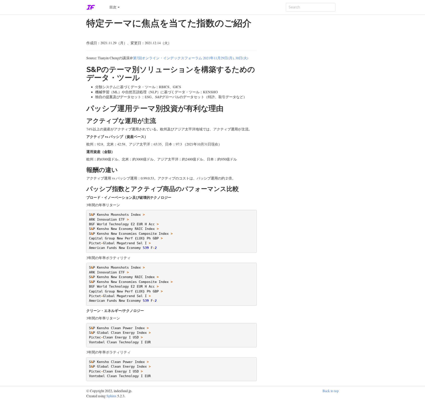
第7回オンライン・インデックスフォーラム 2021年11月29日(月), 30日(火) (190, 57)
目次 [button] (113, 7)
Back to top (331, 390)
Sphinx (111, 395)
